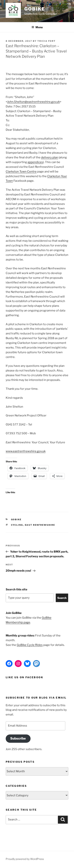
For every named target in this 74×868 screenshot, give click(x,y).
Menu (39, 27)
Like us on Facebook (24, 677)
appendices (35, 162)
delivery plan (49, 157)
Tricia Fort (46, 41)
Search (61, 597)
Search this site (16, 589)
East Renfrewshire (40, 525)
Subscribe (18, 738)
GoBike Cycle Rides (30, 645)
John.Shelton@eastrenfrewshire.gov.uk (33, 101)
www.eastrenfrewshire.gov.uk (26, 451)
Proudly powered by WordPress (25, 858)
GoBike (34, 9)
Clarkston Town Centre (21, 171)
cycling (17, 525)
